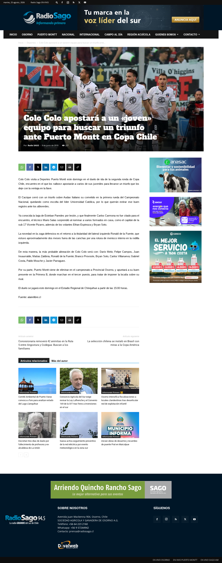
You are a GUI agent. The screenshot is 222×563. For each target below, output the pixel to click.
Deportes (31, 42)
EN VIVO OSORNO (161, 559)
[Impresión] (69, 167)
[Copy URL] (77, 167)
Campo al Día (113, 34)
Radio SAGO (33, 145)
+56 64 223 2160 (78, 524)
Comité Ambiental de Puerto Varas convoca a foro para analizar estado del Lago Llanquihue (35, 400)
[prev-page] (20, 455)
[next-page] (26, 455)
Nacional (68, 34)
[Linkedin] (45, 167)
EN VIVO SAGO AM (210, 559)
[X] (79, 2)
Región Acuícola (138, 34)
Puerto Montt (47, 34)
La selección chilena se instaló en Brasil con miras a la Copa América (113, 343)
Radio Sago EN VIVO (40, 2)
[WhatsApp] (21, 167)
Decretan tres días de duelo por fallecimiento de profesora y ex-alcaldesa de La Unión (33, 444)
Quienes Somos (165, 34)
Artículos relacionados (33, 360)
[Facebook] (62, 2)
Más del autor (60, 360)
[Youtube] (85, 2)
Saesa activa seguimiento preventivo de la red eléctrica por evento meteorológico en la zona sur (78, 444)
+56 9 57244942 (80, 527)
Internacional (90, 34)
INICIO (13, 34)
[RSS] (73, 2)
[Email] (61, 167)
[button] (56, 2)
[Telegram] (53, 167)
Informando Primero (43, 110)
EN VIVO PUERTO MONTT (185, 559)
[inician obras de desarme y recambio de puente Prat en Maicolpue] (120, 425)
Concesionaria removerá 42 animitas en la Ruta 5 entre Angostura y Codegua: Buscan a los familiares (45, 345)
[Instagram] (67, 2)
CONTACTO (190, 34)
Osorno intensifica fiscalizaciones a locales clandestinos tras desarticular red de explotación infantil (119, 400)
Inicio (20, 42)
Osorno (27, 34)
